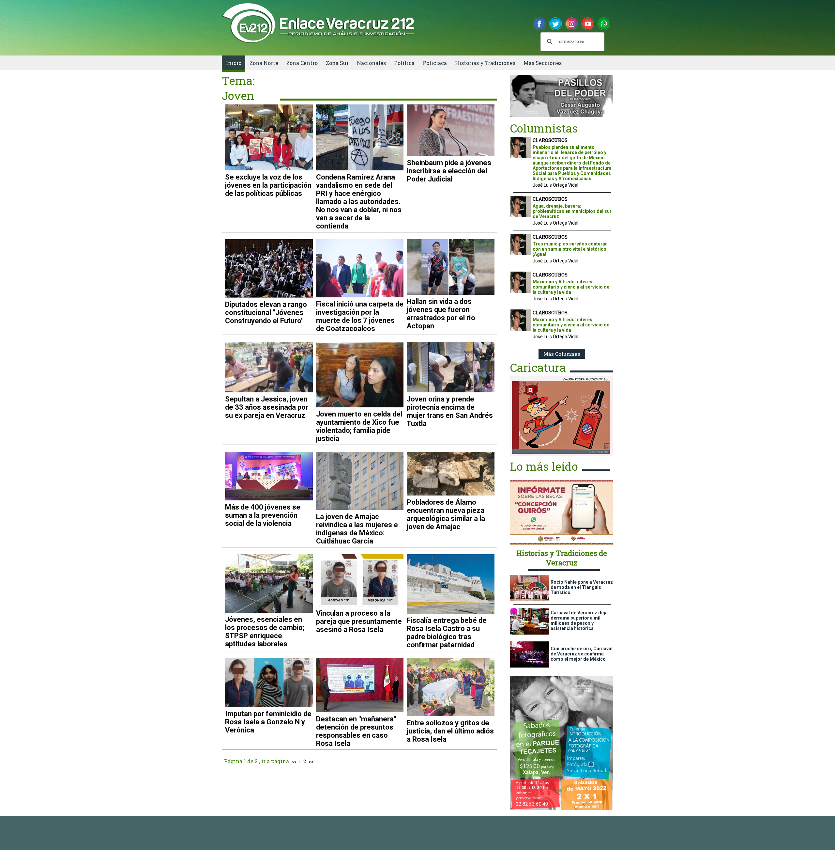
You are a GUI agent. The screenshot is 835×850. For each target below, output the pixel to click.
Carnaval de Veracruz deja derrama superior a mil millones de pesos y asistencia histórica (579, 620)
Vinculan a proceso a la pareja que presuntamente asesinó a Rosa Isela (359, 621)
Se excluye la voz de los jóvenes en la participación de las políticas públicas (268, 185)
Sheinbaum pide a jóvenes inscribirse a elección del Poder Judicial (449, 171)
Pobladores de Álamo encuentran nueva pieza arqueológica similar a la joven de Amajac (446, 514)
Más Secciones (543, 62)
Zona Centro (302, 62)
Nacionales (371, 62)
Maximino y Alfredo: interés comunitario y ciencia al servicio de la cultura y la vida (571, 287)
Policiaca (435, 62)
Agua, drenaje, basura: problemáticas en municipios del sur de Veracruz (572, 211)
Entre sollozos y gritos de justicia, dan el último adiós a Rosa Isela (450, 731)
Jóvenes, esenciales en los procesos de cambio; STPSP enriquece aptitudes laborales (264, 631)
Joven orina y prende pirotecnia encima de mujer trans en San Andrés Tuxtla (450, 411)
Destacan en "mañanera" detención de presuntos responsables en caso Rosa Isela (356, 731)
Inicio (233, 62)
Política (404, 62)
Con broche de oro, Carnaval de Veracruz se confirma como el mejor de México (582, 654)
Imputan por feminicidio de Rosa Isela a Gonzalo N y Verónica (268, 722)
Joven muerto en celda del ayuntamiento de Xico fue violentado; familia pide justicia (359, 426)
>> (311, 761)
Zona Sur (337, 62)
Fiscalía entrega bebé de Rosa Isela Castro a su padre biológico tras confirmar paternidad (447, 632)
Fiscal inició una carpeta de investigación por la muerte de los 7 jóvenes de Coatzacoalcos (359, 316)
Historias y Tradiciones (485, 62)
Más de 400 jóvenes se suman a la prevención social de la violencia (262, 515)
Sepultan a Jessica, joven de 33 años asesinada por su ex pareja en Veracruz (266, 407)
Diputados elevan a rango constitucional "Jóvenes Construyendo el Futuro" (266, 312)
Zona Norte (264, 62)
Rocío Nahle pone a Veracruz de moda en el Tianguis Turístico (582, 587)
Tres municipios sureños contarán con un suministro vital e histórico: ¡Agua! (570, 249)
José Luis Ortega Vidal (555, 185)
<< (294, 761)
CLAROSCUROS (550, 140)
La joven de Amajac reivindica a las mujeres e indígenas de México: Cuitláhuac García (357, 528)
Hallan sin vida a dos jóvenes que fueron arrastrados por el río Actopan (441, 313)
